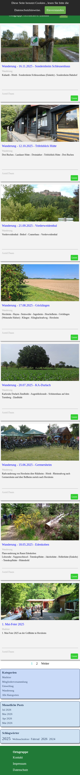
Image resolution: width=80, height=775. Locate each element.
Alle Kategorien (10, 695)
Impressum (19, 763)
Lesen (74, 98)
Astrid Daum (8, 93)
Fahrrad (35, 739)
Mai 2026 (7, 714)
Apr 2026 (7, 718)
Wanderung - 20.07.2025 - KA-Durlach (26, 385)
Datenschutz (20, 770)
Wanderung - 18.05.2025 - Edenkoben (25, 544)
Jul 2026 (6, 709)
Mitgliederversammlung (15, 681)
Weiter (45, 663)
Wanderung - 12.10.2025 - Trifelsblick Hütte (29, 146)
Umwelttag (8, 686)
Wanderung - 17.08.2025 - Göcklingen (26, 305)
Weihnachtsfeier (20, 739)
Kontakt (18, 757)
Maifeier (6, 629)
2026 (44, 739)
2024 (52, 739)
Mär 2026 (7, 723)
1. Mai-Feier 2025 (13, 624)
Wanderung (7, 71)
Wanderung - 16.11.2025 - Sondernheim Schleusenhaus (36, 66)
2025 (6, 738)
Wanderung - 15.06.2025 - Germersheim (27, 464)
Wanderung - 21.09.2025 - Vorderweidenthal (29, 225)
